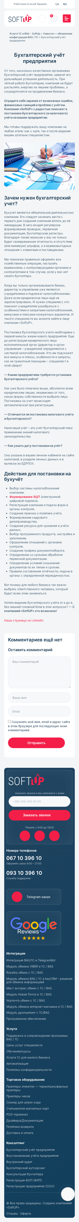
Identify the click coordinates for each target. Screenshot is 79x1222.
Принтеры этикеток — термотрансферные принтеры (37, 1088)
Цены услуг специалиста (24, 1045)
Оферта (25, 1213)
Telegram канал (38, 897)
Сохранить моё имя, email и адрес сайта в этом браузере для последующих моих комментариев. (39, 726)
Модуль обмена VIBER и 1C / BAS (29, 966)
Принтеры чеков (18, 1096)
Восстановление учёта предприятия (32, 1155)
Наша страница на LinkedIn (24, 620)
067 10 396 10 (24, 858)
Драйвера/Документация (24, 1120)
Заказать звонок (37, 815)
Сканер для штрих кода (23, 1102)
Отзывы (12, 1213)
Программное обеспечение (26, 1018)
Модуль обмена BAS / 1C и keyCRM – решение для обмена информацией (39, 980)
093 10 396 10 (24, 873)
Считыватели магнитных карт (27, 1108)
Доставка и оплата (19, 1133)
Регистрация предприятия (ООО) (30, 1186)
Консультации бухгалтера (24, 1174)
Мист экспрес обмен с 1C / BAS (29, 988)
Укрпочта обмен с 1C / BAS (25, 1000)
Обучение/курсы (18, 1051)
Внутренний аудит (19, 1162)
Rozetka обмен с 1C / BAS (24, 972)
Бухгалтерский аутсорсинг (25, 1168)
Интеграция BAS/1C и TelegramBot (30, 960)
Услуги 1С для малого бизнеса (28, 1057)
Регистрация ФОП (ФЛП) (24, 1180)
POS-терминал (17, 1114)
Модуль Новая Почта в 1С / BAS (29, 994)
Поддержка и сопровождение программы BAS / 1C (37, 1037)
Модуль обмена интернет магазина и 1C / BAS (39, 1006)
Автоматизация (17, 1063)
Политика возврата (20, 1126)
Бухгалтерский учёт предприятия (30, 1149)
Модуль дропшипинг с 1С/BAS (27, 1012)
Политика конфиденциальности (29, 1069)
